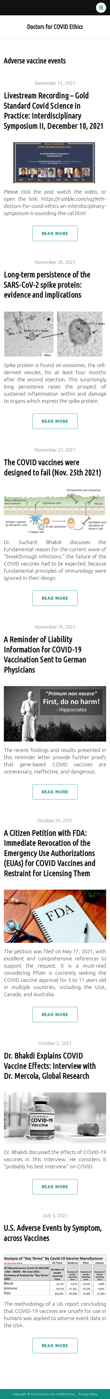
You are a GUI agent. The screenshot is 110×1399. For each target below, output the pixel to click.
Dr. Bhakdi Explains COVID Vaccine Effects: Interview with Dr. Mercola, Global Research (50, 1065)
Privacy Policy (88, 1394)
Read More (55, 233)
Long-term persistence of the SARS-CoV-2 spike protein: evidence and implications (47, 284)
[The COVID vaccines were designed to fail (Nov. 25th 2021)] (55, 492)
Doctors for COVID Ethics (55, 26)
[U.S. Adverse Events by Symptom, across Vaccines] (55, 1258)
